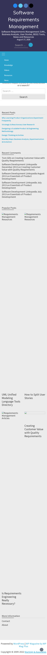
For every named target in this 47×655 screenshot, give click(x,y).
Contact (6, 621)
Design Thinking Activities (13, 135)
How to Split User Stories (34, 396)
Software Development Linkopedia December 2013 (19, 165)
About (5, 624)
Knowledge (8, 65)
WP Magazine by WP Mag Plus (32, 645)
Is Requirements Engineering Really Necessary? (11, 598)
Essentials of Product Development (17, 177)
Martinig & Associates (35, 651)
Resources (8, 75)
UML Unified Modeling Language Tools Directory (11, 400)
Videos (6, 70)
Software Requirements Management (23, 19)
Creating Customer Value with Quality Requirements (23, 159)
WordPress (18, 643)
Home (6, 60)
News (6, 80)
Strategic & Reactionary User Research (18, 124)
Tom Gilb (6, 157)
